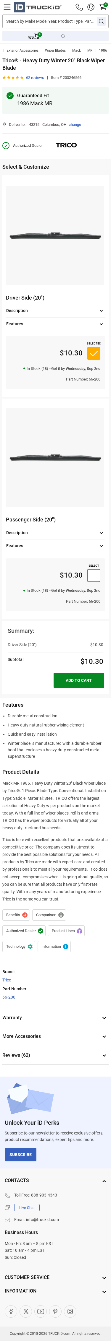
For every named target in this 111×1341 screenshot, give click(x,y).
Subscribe (20, 1154)
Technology (18, 946)
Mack (76, 50)
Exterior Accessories (22, 50)
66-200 (8, 997)
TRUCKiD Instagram (70, 1311)
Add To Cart (79, 680)
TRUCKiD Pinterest (55, 1311)
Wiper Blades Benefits (16, 915)
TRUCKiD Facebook (11, 1311)
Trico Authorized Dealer (24, 931)
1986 (103, 50)
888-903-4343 (44, 1195)
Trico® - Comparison (49, 915)
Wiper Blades (55, 50)
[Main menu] (7, 7)
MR (89, 50)
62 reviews (35, 77)
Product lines (66, 931)
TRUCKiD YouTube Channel (40, 1311)
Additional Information (54, 946)
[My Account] (91, 7)
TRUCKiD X (26, 1311)
